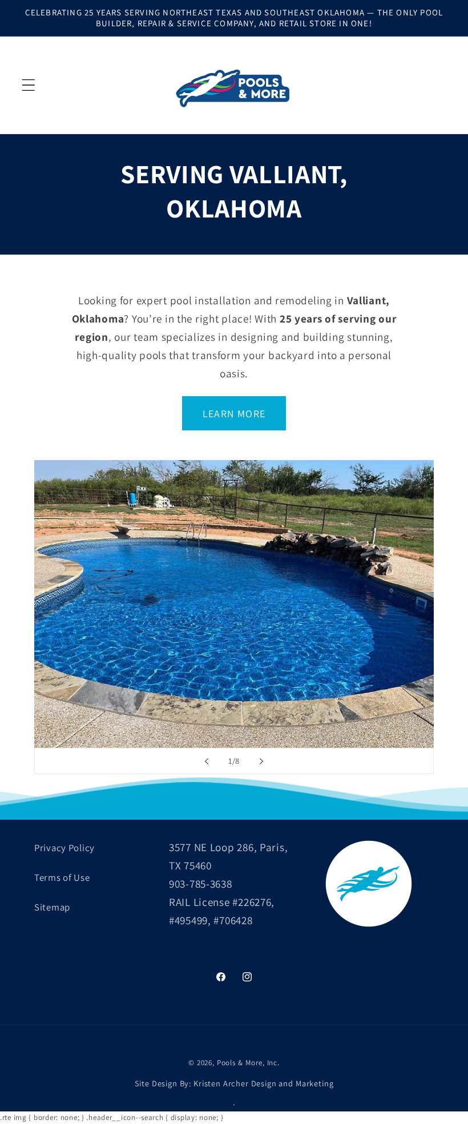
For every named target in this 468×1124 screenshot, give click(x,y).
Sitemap (52, 907)
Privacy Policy (64, 847)
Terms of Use (62, 877)
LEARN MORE (234, 413)
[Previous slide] (206, 760)
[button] (29, 85)
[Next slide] (261, 760)
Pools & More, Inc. (248, 1062)
